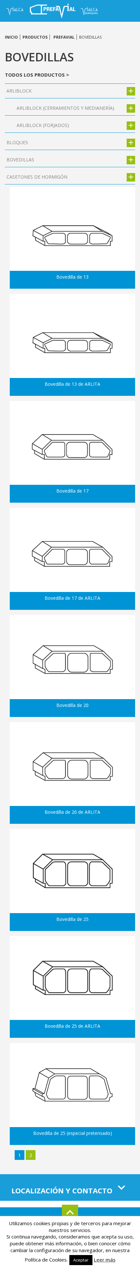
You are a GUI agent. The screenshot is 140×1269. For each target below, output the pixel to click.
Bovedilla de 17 (72, 491)
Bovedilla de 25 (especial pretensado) (72, 1133)
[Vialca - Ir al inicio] (15, 10)
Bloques (17, 142)
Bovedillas (20, 160)
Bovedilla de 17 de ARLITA (72, 598)
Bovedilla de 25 (72, 919)
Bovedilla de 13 (72, 277)
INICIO (11, 37)
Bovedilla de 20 (72, 705)
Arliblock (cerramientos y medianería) (65, 108)
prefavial (64, 37)
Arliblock (19, 91)
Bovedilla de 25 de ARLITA (72, 1026)
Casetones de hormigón (37, 177)
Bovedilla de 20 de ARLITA (72, 812)
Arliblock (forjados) (43, 125)
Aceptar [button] (81, 1260)
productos (35, 37)
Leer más (105, 1260)
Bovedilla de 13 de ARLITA (72, 384)
